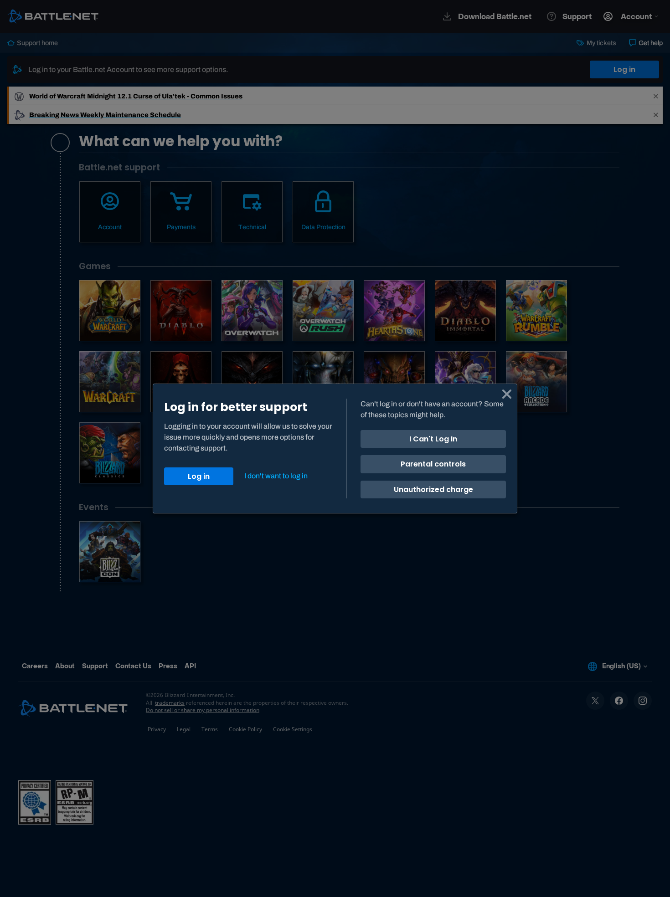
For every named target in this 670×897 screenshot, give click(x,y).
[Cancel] (507, 394)
